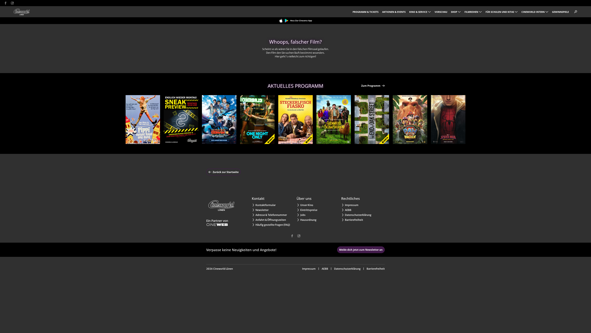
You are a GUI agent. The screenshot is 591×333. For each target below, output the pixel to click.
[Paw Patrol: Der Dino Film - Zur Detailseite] (410, 119)
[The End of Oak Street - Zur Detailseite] (372, 119)
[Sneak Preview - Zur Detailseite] (181, 119)
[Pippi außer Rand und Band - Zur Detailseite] (143, 119)
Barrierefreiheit (376, 268)
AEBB (325, 268)
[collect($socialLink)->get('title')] (5, 3)
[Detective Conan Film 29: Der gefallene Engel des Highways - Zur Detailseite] (219, 119)
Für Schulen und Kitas (500, 11)
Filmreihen (471, 11)
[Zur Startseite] (33, 12)
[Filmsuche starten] (576, 12)
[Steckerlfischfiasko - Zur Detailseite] (295, 119)
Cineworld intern (533, 11)
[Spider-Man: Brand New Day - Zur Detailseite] (448, 119)
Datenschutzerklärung (347, 268)
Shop (454, 11)
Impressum (309, 268)
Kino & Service (418, 11)
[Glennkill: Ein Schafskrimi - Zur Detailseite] (333, 119)
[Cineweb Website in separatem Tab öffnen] (217, 224)
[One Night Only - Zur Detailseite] (257, 119)
